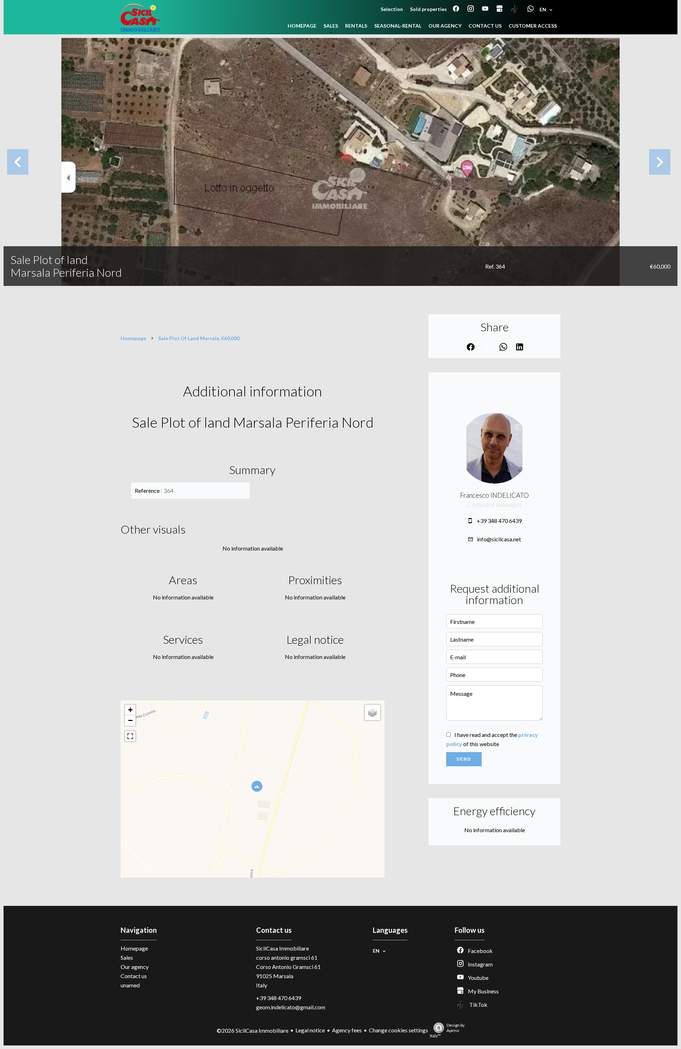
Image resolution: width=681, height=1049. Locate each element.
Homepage (133, 338)
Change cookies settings (398, 1030)
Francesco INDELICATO (494, 495)
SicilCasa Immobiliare (282, 948)
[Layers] (372, 712)
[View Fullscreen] (130, 736)
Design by (447, 1030)
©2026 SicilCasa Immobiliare (252, 1030)
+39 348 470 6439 (499, 520)
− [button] (130, 720)
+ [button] (130, 709)
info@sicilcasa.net (499, 539)
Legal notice (310, 1030)
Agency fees (347, 1030)
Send (463, 759)
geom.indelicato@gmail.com (290, 1007)
